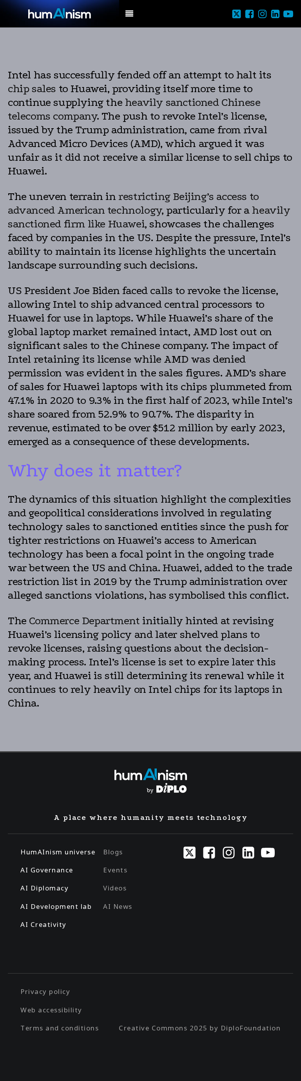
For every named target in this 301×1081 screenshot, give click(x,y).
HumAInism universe (57, 851)
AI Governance (46, 869)
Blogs (113, 851)
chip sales (32, 88)
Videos (115, 887)
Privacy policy (45, 991)
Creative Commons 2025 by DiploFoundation (200, 1027)
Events (115, 869)
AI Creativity (43, 924)
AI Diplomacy (44, 887)
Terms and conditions (59, 1027)
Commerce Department (84, 620)
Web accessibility (51, 1009)
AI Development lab (56, 906)
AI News (117, 906)
